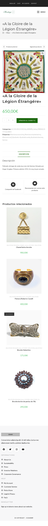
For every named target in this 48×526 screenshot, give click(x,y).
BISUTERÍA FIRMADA (13, 245)
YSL (39, 399)
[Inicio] (3, 33)
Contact (34, 3)
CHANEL (21, 245)
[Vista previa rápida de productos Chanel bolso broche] (45, 211)
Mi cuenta (25, 3)
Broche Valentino (24, 350)
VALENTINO (38, 348)
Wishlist (12, 3)
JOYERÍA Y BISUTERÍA (34, 245)
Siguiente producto (36, 47)
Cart (18, 3)
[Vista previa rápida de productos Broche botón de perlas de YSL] (45, 365)
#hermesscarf (7, 137)
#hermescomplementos (33, 134)
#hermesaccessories (17, 134)
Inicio (35, 129)
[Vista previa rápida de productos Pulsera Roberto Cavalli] (45, 263)
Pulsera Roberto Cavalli (24, 299)
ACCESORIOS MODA (18, 129)
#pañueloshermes (37, 137)
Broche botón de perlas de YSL (24, 401)
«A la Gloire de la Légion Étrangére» (24, 33)
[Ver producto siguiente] (44, 46)
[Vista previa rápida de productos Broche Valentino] (45, 314)
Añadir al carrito (27, 120)
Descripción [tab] (24, 154)
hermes (4, 140)
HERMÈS (30, 129)
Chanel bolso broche (24, 247)
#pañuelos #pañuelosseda (21, 137)
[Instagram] (16, 449)
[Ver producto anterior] (4, 46)
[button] (42, 53)
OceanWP (29, 518)
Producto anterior (11, 47)
